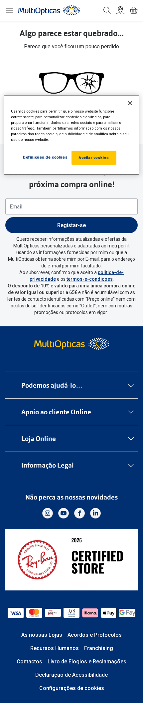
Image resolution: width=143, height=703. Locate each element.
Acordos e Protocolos (95, 635)
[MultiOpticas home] (71, 343)
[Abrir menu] (9, 10)
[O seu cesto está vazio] (134, 10)
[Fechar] (130, 103)
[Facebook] (79, 513)
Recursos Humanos (54, 648)
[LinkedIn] (95, 513)
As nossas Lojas (41, 635)
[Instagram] (47, 513)
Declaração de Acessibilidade (71, 675)
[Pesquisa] (107, 10)
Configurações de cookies (71, 688)
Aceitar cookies (94, 157)
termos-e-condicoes (90, 279)
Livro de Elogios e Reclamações (87, 661)
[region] (72, 135)
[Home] (49, 10)
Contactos (29, 661)
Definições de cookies (45, 157)
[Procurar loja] (120, 10)
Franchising (98, 648)
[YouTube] (63, 513)
